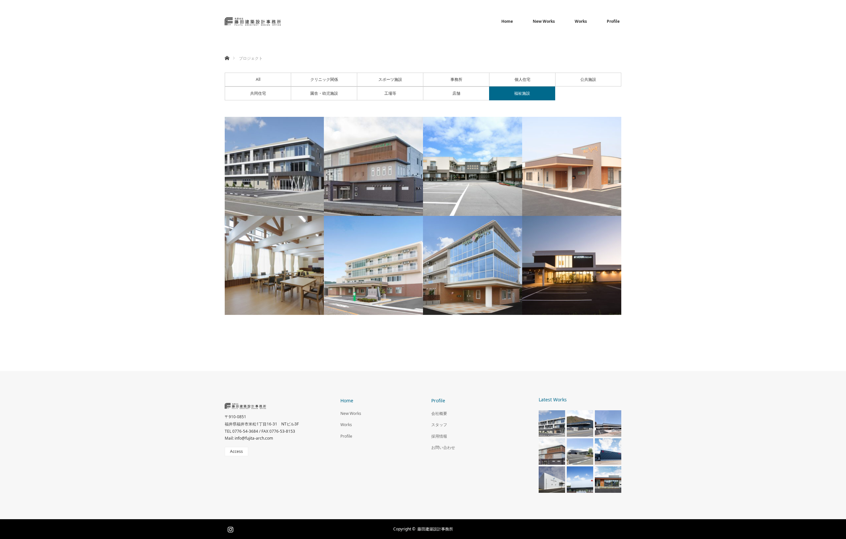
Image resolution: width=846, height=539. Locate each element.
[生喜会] (373, 265)
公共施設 (588, 79)
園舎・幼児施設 (324, 93)
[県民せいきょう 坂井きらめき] (472, 166)
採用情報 (439, 436)
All (258, 79)
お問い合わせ (443, 447)
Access (236, 451)
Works (581, 21)
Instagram (230, 528)
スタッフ (439, 424)
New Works (544, 21)
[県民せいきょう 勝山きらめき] (571, 166)
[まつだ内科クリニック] (571, 265)
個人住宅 (522, 79)
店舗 (456, 93)
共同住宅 (258, 93)
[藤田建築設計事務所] (281, 21)
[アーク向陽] (274, 265)
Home (507, 21)
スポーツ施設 (390, 79)
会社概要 (439, 413)
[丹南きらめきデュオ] (274, 166)
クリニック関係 (324, 79)
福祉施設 (522, 93)
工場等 (390, 93)
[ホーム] (227, 50)
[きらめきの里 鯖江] (373, 166)
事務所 (456, 79)
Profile (613, 21)
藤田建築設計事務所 (435, 529)
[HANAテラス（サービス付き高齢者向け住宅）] (472, 265)
